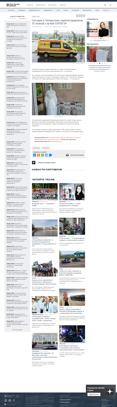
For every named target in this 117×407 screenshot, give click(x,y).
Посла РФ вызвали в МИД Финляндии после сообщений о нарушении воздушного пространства (17, 79)
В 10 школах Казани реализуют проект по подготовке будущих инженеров (16, 294)
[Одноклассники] (83, 15)
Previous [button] (88, 29)
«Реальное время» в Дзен (47, 163)
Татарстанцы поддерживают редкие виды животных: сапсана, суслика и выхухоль (15, 65)
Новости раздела (17, 329)
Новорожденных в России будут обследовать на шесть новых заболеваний (17, 315)
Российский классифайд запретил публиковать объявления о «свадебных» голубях (17, 225)
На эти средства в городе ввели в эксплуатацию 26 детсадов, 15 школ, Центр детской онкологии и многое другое (44, 247)
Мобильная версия (65, 399)
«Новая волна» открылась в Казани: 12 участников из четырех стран (17, 164)
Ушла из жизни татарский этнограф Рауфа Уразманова (15, 265)
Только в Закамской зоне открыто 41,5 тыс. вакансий (72, 241)
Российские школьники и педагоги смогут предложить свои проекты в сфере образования (17, 218)
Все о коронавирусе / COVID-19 (58, 26)
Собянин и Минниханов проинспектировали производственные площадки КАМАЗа (17, 240)
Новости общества (17, 16)
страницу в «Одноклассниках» (49, 139)
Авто (58, 10)
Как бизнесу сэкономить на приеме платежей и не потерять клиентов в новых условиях (45, 359)
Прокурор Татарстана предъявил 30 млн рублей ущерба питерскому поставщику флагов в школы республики (72, 314)
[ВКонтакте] (78, 15)
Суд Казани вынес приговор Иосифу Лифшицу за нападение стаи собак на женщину (17, 99)
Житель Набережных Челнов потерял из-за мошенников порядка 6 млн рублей (17, 124)
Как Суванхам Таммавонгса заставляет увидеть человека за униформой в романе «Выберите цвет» (71, 208)
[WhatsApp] (42, 155)
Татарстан (46, 148)
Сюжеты (63, 5)
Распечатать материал (77, 155)
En (110, 5)
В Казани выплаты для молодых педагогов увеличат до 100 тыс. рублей (17, 308)
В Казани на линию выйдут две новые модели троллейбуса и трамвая (16, 143)
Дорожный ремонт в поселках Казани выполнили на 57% (17, 93)
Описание (104, 402)
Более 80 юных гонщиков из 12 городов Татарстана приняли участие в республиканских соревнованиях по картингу (72, 277)
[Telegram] (46, 155)
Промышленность (34, 10)
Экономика (22, 10)
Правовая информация (105, 400)
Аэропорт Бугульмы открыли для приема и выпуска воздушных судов (16, 157)
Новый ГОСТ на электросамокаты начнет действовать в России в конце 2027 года (17, 287)
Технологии (75, 10)
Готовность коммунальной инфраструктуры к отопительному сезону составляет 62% (17, 196)
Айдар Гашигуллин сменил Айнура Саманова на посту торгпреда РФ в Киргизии (17, 211)
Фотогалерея (40, 5)
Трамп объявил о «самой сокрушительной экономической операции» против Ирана (17, 323)
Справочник (52, 5)
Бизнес (66, 10)
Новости (30, 5)
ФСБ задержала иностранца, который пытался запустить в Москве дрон (16, 150)
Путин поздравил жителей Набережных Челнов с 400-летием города (17, 86)
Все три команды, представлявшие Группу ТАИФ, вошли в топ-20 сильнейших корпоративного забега (44, 285)
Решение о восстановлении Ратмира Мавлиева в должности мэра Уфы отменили (17, 301)
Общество (106, 10)
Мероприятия (87, 10)
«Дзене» (59, 141)
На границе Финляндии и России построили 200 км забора (17, 72)
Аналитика (11, 10)
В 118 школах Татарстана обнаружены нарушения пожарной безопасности (14, 181)
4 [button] (103, 38)
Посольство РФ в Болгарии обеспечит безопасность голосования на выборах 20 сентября (17, 38)
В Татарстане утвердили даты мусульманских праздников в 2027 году (16, 106)
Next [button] (111, 29)
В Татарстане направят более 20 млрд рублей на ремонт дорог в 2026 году (17, 279)
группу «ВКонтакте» (68, 137)
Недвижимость (48, 10)
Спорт (97, 10)
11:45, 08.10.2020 (37, 26)
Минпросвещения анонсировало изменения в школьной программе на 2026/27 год (16, 172)
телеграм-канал (54, 137)
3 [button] (101, 38)
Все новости (22, 18)
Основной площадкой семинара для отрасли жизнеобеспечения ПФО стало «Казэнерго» (17, 132)
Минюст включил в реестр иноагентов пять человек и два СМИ (17, 46)
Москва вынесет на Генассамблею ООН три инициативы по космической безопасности (16, 257)
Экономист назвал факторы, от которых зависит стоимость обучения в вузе (16, 204)
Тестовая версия (65, 402)
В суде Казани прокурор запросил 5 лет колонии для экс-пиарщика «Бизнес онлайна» (17, 248)
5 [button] (105, 63)
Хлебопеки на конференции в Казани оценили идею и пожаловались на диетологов (44, 322)
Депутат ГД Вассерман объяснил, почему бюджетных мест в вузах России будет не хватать (17, 188)
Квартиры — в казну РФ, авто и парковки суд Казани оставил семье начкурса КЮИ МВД (17, 272)
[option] (99, 29)
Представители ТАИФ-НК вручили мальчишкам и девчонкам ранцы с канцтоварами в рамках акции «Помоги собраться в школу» (44, 209)
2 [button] (98, 38)
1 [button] (96, 38)
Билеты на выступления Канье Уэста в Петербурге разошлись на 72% (16, 57)
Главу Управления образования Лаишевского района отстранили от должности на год (17, 232)
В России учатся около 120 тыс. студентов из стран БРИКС (17, 31)
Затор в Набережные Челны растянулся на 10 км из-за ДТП (17, 25)
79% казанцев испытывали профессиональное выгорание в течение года (16, 113)
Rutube (52, 141)
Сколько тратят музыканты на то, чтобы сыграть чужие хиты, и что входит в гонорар (72, 351)
